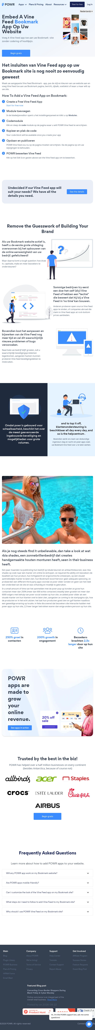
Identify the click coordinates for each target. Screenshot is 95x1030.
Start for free (77, 4)
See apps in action (20, 727)
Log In (90, 4)
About (48, 4)
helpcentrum (76, 434)
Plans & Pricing (36, 4)
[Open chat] (89, 1024)
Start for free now (14, 105)
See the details (77, 191)
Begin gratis (16, 53)
